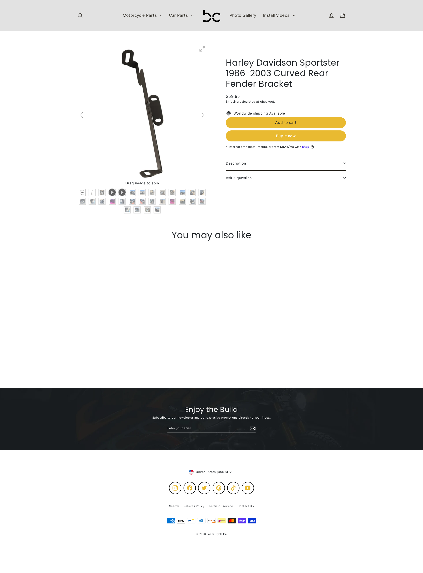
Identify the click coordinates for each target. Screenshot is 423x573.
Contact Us (245, 506)
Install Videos (277, 15)
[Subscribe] (252, 428)
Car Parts (179, 15)
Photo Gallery (243, 15)
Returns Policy (194, 506)
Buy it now (286, 136)
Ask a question (239, 178)
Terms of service (221, 506)
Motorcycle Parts (140, 15)
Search (174, 506)
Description (236, 163)
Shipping (232, 101)
